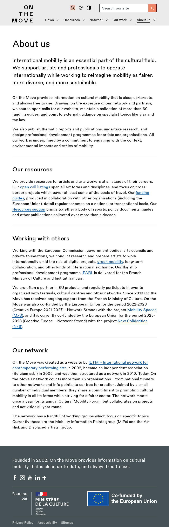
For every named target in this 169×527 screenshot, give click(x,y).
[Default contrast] (73, 8)
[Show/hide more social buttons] (44, 478)
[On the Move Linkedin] (38, 479)
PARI (87, 273)
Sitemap (67, 522)
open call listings (35, 187)
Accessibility (47, 522)
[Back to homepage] (22, 21)
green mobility (110, 262)
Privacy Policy (22, 522)
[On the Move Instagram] (23, 479)
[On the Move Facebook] (15, 479)
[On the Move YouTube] (31, 479)
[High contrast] (90, 8)
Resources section (28, 209)
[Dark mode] (82, 8)
